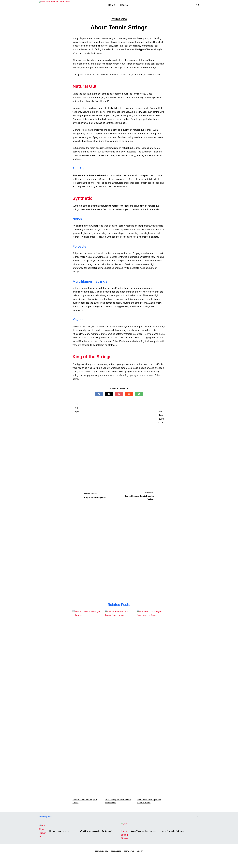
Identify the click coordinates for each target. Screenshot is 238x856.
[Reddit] (129, 394)
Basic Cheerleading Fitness (143, 831)
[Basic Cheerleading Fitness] (124, 831)
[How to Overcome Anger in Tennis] (87, 703)
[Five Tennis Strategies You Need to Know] (151, 703)
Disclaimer (116, 851)
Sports (124, 4)
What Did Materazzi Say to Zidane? (96, 831)
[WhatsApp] (139, 394)
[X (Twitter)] (109, 394)
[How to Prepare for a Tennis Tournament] (119, 703)
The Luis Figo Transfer (59, 831)
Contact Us (129, 851)
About (140, 851)
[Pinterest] (119, 394)
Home (111, 4)
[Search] (197, 5)
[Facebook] (99, 394)
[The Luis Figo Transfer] (42, 831)
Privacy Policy (101, 851)
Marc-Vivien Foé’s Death (173, 831)
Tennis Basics (119, 19)
